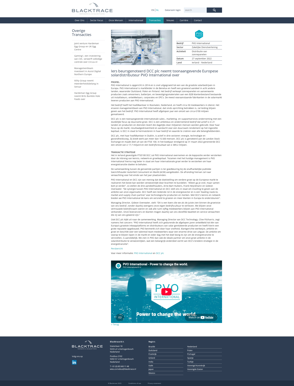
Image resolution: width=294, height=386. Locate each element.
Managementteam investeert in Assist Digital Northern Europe (87, 71)
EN (152, 10)
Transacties (155, 20)
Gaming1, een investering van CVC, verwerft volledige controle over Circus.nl (88, 58)
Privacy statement (154, 383)
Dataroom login (173, 10)
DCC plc (160, 253)
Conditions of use (134, 383)
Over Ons (79, 20)
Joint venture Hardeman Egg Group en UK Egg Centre (86, 46)
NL (157, 10)
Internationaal (136, 20)
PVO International (143, 253)
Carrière (184, 20)
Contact (198, 20)
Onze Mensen (116, 20)
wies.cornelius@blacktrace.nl (123, 369)
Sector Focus (96, 20)
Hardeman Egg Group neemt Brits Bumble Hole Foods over (87, 96)
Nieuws (170, 20)
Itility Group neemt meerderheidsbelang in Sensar (86, 83)
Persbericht (117, 248)
